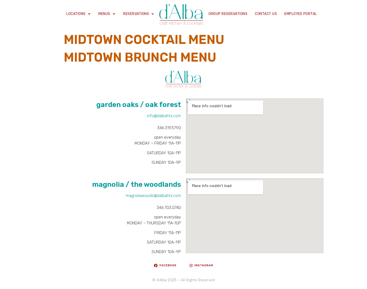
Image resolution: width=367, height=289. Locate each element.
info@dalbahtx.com (164, 115)
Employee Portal (300, 14)
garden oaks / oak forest (138, 104)
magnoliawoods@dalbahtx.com (153, 195)
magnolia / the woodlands (136, 184)
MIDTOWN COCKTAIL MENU (144, 39)
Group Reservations (227, 14)
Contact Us (266, 14)
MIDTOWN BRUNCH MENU (140, 57)
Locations (76, 14)
